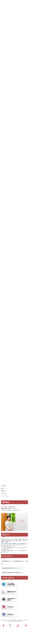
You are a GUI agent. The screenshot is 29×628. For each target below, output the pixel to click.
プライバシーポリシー (5, 496)
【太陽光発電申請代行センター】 (12, 568)
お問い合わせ (3, 493)
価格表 (2, 488)
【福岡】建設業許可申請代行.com (12, 572)
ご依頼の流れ (3, 485)
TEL (25, 626)
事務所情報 (3, 490)
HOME (3, 626)
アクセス (10, 626)
